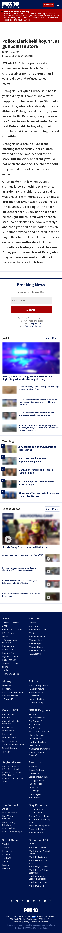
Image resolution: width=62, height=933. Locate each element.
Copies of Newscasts (38, 776)
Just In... (7, 338)
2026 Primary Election (39, 685)
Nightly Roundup (10, 656)
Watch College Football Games (39, 852)
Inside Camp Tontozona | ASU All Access (26, 547)
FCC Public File (35, 783)
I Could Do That (36, 735)
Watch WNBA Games (39, 882)
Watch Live (48, 5)
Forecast (33, 622)
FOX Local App (9, 828)
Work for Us (34, 797)
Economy (6, 688)
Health (5, 636)
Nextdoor (6, 868)
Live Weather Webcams (8, 817)
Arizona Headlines (10, 622)
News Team (34, 787)
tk (33, 900)
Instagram (7, 851)
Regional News (12, 762)
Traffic (5, 670)
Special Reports (9, 748)
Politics (33, 681)
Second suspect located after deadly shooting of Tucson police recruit (19, 569)
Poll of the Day (9, 659)
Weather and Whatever (39, 748)
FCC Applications (36, 780)
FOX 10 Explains (9, 633)
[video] (31, 529)
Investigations (8, 734)
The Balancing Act (37, 717)
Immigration (8, 646)
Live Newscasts (9, 812)
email (44, 900)
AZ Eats (32, 714)
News (6, 618)
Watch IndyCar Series (38, 866)
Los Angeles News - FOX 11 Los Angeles (11, 767)
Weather (34, 618)
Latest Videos (11, 509)
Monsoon (33, 626)
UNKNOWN (34, 745)
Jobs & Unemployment (13, 692)
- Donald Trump (36, 702)
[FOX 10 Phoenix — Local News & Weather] (10, 4)
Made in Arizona (9, 737)
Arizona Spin (8, 714)
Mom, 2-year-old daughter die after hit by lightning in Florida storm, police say (27, 378)
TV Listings (34, 790)
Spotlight (6, 751)
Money (6, 681)
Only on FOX (10, 710)
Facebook (7, 854)
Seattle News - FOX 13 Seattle (12, 780)
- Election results (36, 688)
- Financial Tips (9, 699)
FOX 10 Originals (39, 710)
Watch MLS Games (38, 885)
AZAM (5, 626)
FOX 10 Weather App (12, 831)
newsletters (50, 900)
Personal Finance (10, 695)
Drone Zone (8, 730)
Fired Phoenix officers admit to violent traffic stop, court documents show (36, 413)
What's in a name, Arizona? (37, 753)
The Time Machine (37, 742)
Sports (5, 666)
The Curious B (35, 721)
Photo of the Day (37, 829)
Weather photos (36, 832)
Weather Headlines (37, 629)
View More (52, 338)
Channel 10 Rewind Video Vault (11, 722)
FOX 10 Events (35, 812)
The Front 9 (34, 728)
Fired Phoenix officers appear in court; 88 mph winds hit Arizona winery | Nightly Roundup (38, 401)
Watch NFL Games (37, 847)
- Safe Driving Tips (10, 673)
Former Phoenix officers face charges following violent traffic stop (19, 581)
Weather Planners (37, 636)
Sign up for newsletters (39, 816)
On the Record (35, 738)
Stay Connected (39, 805)
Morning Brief (8, 653)
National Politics (36, 699)
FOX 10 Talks (35, 724)
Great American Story (39, 731)
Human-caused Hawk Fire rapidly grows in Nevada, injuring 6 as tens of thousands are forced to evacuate (39, 427)
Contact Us (34, 773)
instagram (22, 900)
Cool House (7, 727)
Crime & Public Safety (12, 629)
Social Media (10, 840)
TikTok (5, 847)
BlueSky (6, 865)
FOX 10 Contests (36, 809)
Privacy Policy (34, 323)
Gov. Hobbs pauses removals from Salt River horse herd (22, 594)
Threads (6, 861)
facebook (12, 900)
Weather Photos (36, 646)
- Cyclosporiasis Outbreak (9, 641)
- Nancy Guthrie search (13, 744)
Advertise (33, 766)
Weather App (35, 643)
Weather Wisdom (37, 650)
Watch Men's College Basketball (38, 871)
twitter (17, 900)
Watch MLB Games (38, 857)
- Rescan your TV (37, 794)
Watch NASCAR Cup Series (38, 862)
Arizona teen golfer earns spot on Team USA (22, 555)
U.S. (17, 52)
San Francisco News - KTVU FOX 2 (12, 773)
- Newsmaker (35, 695)
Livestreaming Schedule (8, 823)
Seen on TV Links (10, 663)
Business (6, 685)
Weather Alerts (36, 640)
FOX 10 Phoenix (8, 52)
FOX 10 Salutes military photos (39, 821)
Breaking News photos (39, 825)
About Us (35, 762)
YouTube (6, 844)
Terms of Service (33, 326)
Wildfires (33, 633)
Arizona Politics (36, 692)
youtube (28, 900)
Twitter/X (6, 858)
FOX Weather (35, 653)
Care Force (7, 717)
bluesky (39, 900)
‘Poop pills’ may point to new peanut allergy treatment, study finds (39, 387)
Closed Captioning (37, 770)
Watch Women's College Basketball (37, 877)
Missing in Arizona (10, 741)
